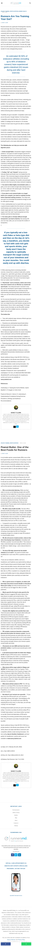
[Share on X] (16, 943)
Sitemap (16, 825)
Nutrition (16, 815)
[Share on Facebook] (6, 943)
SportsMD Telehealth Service (16, 895)
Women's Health (23, 11)
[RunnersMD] (16, 3)
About (16, 820)
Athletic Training (5, 11)
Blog (16, 817)
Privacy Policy (21, 939)
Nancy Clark (5, 22)
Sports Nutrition (14, 11)
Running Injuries (16, 810)
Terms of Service (11, 939)
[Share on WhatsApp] (26, 943)
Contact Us (16, 823)
